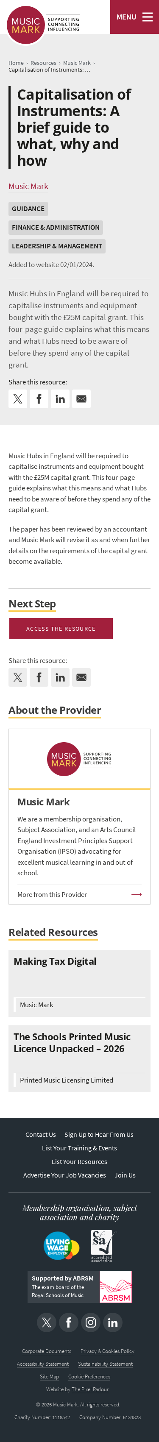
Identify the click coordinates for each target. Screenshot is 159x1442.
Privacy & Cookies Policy (107, 1351)
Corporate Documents (46, 1351)
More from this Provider (52, 894)
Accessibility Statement (43, 1363)
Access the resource (61, 628)
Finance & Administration (56, 227)
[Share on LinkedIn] (60, 399)
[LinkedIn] (113, 1322)
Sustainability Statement (105, 1363)
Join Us (125, 1175)
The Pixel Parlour (90, 1389)
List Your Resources (79, 1161)
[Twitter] (46, 1322)
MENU (127, 17)
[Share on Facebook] (39, 399)
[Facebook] (68, 1322)
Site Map (49, 1376)
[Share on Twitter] (17, 399)
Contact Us (40, 1134)
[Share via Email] (81, 399)
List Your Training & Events (79, 1148)
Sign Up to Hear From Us (99, 1134)
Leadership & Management (57, 246)
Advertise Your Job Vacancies (64, 1175)
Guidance (28, 209)
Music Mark (28, 186)
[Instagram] (90, 1322)
